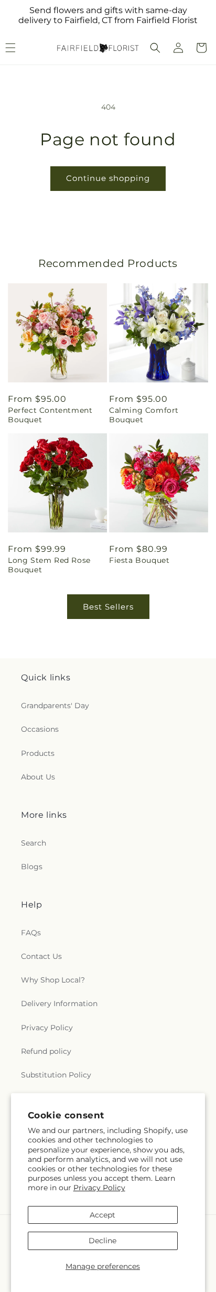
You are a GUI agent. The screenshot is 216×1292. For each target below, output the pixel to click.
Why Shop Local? (53, 980)
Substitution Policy (56, 1075)
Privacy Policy (99, 1187)
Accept (102, 1215)
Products (38, 753)
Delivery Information (59, 1003)
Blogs (31, 866)
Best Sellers (108, 607)
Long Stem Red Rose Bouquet (49, 565)
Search (33, 843)
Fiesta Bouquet (139, 560)
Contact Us (41, 956)
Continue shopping (108, 178)
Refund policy (46, 1051)
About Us (38, 777)
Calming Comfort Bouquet (144, 414)
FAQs (31, 932)
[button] (155, 47)
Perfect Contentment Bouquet (50, 414)
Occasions (40, 729)
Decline (102, 1240)
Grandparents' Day (55, 705)
